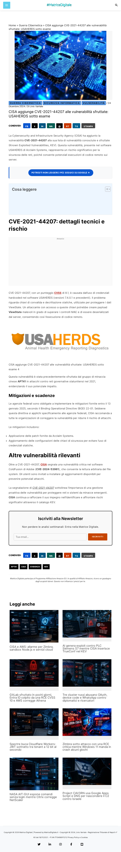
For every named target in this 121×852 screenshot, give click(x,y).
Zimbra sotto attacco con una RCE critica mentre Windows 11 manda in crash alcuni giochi (87, 746)
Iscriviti (97, 537)
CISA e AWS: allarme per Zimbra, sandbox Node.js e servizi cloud (31, 648)
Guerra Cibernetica (30, 25)
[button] (116, 5)
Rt (67, 126)
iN (42, 126)
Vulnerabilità (94, 103)
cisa (23, 566)
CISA (43, 464)
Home (12, 25)
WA (51, 126)
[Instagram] (60, 844)
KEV (46, 566)
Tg (76, 126)
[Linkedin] (49, 844)
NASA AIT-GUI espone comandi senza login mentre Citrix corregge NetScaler (33, 796)
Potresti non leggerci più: (61, 172)
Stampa (88, 126)
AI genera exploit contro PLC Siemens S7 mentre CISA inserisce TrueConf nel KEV (86, 648)
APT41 (14, 566)
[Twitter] (39, 844)
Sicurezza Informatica (62, 103)
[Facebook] (71, 844)
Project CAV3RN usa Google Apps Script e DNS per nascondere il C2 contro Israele (86, 795)
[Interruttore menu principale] (6, 5)
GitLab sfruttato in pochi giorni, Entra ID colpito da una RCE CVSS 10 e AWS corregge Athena (32, 697)
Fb (26, 126)
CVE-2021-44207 (43, 487)
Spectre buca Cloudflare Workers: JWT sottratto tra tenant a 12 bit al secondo (33, 746)
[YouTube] (82, 844)
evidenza (35, 566)
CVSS (57, 292)
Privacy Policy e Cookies (78, 837)
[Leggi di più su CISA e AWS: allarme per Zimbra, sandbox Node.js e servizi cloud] (34, 626)
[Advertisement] (60, 263)
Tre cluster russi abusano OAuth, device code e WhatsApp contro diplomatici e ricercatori (85, 697)
